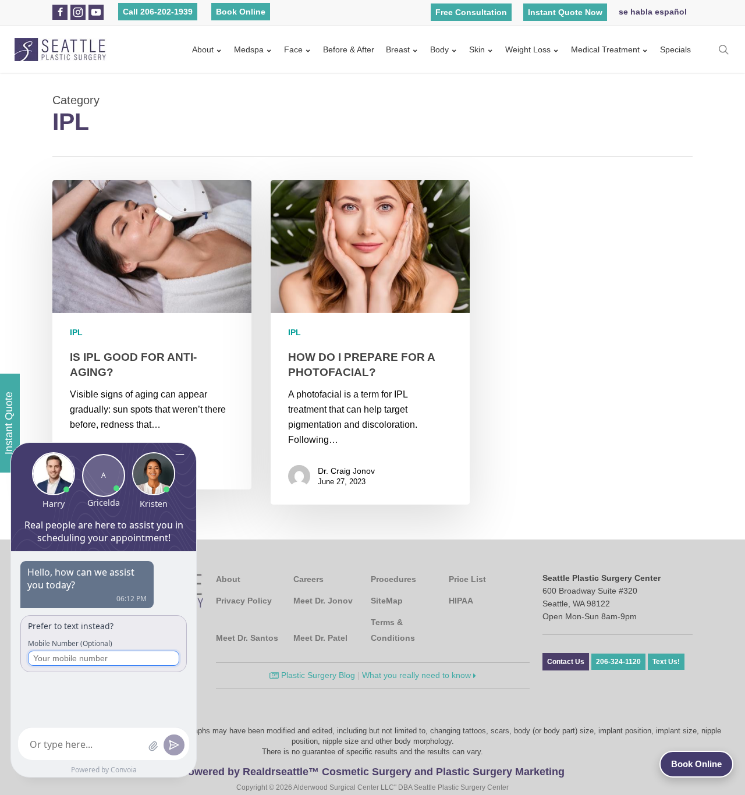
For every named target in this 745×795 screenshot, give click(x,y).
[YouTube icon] (96, 12)
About (203, 49)
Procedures (393, 579)
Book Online (240, 11)
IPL (76, 332)
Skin (477, 49)
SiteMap (387, 600)
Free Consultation (471, 12)
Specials (675, 49)
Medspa (249, 49)
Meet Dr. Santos (247, 638)
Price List (467, 579)
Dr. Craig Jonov (346, 470)
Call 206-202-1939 (158, 11)
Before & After (348, 49)
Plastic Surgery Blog (317, 675)
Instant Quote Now (565, 12)
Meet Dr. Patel (320, 638)
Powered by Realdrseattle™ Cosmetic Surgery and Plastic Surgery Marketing (373, 772)
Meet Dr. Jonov (323, 600)
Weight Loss (528, 49)
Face (293, 49)
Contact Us (565, 662)
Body (439, 49)
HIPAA (461, 600)
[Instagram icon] (78, 12)
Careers (308, 579)
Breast (398, 49)
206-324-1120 (618, 662)
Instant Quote (9, 423)
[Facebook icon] (60, 12)
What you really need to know (417, 675)
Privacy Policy (244, 600)
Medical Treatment (605, 49)
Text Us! (666, 662)
